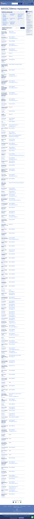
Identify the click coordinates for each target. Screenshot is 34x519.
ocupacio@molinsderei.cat (13, 352)
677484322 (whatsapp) (12, 32)
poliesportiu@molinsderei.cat (13, 483)
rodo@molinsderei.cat (12, 322)
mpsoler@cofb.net (11, 251)
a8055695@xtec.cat (12, 362)
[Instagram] (31, 0)
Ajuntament (28, 13)
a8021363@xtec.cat (12, 305)
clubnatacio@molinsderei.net (13, 476)
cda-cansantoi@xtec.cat (12, 400)
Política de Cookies (16, 506)
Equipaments (28, 19)
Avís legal (4, 506)
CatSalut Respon (20, 18)
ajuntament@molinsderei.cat (13, 38)
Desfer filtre (30, 34)
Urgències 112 (12, 18)
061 (18, 19)
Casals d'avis (29, 20)
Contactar (29, 506)
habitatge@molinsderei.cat (13, 50)
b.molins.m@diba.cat (12, 408)
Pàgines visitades (18, 0)
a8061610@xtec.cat (12, 302)
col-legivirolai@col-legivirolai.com (14, 349)
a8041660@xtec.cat (12, 294)
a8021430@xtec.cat (12, 212)
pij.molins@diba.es (11, 291)
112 (10, 19)
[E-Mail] (32, 0)
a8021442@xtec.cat (12, 319)
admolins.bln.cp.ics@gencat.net (14, 396)
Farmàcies (28, 29)
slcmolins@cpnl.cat (12, 140)
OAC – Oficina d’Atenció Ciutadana (5, 15)
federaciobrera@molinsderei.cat (14, 239)
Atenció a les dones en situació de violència (5, 22)
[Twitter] (28, 0)
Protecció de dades (23, 506)
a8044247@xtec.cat (12, 313)
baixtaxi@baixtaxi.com (12, 126)
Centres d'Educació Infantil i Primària (30, 26)
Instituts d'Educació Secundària (30, 28)
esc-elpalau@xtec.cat (12, 316)
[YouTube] (29, 0)
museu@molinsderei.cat (12, 189)
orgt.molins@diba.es (12, 170)
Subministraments (29, 30)
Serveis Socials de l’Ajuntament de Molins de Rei (21, 15)
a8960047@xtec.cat (12, 162)
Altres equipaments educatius (30, 22)
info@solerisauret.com (12, 133)
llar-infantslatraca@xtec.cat (13, 326)
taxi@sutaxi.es (11, 119)
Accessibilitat (10, 506)
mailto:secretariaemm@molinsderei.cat (15, 298)
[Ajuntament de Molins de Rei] (5, 3)
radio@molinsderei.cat (12, 148)
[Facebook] (26, 0)
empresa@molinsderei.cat (13, 421)
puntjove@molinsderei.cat (13, 159)
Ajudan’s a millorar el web (18, 507)
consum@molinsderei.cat (13, 431)
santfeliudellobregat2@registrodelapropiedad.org (16, 155)
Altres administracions (29, 15)
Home (1, 7)
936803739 (4, 20)
